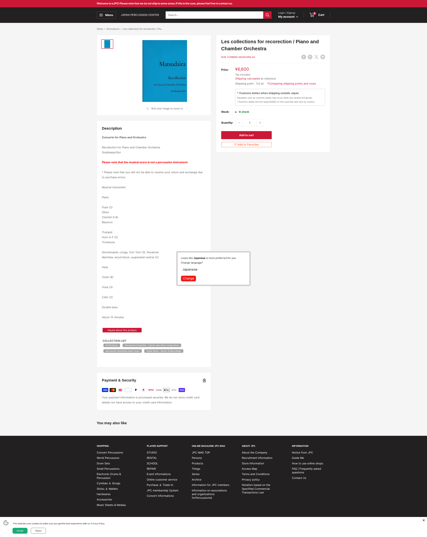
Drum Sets (103, 463)
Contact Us (299, 478)
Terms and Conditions (256, 474)
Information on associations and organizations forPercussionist (209, 494)
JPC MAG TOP (201, 452)
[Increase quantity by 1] (260, 122)
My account (286, 16)
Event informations (159, 474)
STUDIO (152, 452)
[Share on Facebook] (303, 56)
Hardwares (103, 494)
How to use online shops (307, 463)
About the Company (254, 452)
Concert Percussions (110, 452)
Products (197, 463)
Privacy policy (251, 479)
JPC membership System (162, 490)
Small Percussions (108, 468)
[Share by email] (322, 56)
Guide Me (298, 457)
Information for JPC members (210, 485)
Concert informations (160, 495)
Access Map (249, 468)
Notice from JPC (302, 452)
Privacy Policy (98, 523)
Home (100, 28)
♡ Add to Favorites (246, 144)
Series (195, 474)
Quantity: (227, 122)
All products (112, 28)
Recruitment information (257, 457)
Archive (196, 479)
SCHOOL (152, 463)
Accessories (104, 499)
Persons (197, 457)
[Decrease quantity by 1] (238, 122)
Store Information (253, 463)
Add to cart (246, 135)
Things (196, 468)
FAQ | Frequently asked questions (306, 470)
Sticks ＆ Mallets (107, 488)
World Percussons (108, 457)
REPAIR (151, 468)
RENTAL (152, 457)
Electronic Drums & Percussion (109, 475)
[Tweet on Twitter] (316, 56)
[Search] (267, 15)
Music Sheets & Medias (111, 505)
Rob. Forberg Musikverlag (238, 57)
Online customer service (162, 479)
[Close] (423, 520)
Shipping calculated (247, 78)
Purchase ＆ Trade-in (160, 485)
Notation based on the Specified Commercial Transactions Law (256, 488)
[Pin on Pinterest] (310, 56)
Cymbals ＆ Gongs (108, 483)
